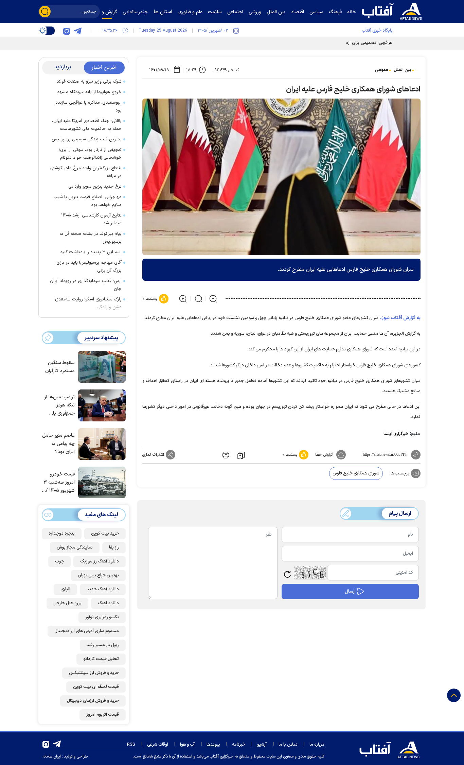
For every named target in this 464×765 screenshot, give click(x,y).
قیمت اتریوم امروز (102, 714)
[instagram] (66, 31)
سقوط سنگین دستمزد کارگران (60, 367)
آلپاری (65, 589)
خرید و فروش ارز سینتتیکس (94, 673)
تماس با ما (288, 744)
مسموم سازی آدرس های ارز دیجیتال (86, 631)
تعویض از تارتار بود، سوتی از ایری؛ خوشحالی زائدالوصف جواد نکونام (90, 153)
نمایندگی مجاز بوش (75, 547)
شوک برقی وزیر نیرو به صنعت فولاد (89, 81)
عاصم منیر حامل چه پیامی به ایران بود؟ (58, 443)
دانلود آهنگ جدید (103, 589)
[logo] (393, 10)
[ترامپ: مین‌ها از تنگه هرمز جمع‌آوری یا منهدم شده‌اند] (100, 404)
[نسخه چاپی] (225, 455)
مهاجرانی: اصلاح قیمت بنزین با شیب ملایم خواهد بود (87, 201)
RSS (131, 744)
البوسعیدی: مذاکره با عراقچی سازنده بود (88, 106)
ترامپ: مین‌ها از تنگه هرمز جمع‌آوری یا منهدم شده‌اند (59, 406)
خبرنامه (238, 744)
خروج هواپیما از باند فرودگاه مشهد (89, 92)
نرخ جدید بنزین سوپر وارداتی (95, 186)
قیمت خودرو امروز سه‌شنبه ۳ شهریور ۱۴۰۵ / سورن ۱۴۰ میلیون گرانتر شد (58, 483)
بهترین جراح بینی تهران (98, 575)
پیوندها (213, 744)
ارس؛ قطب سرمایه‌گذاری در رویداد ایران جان (86, 285)
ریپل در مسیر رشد (103, 645)
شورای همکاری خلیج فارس (356, 473)
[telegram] (77, 30)
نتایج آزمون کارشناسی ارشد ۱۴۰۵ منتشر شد (91, 219)
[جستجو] (45, 11)
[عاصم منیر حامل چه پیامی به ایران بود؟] (100, 443)
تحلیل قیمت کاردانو (101, 659)
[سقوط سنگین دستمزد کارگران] (100, 366)
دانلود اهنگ (108, 603)
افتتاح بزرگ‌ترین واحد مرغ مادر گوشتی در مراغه (86, 172)
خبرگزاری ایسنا (395, 434)
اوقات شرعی (157, 744)
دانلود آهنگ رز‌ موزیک (99, 561)
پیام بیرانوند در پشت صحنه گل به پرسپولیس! (90, 237)
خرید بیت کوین (105, 533)
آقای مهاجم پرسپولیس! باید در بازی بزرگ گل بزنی (89, 266)
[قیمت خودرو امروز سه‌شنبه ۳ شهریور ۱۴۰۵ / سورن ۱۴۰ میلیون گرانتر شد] (100, 482)
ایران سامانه (51, 756)
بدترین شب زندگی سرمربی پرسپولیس (87, 139)
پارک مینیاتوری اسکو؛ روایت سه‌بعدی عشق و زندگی (88, 303)
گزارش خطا (324, 455)
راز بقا (114, 547)
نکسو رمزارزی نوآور (102, 617)
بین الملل (402, 70)
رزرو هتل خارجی (67, 603)
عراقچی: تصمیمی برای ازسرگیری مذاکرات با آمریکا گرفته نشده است (331, 42)
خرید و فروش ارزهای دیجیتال (93, 700)
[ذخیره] (241, 455)
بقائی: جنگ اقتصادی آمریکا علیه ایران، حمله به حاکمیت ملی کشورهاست (87, 125)
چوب (59, 561)
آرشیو (262, 744)
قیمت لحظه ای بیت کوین (96, 686)
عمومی (381, 70)
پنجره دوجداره (62, 533)
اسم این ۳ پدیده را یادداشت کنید (91, 252)
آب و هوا (187, 744)
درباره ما (316, 744)
